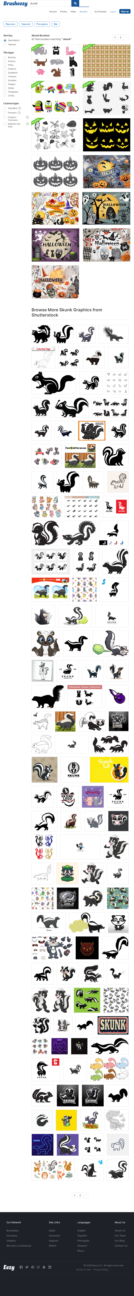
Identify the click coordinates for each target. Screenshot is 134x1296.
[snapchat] (44, 1267)
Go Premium (100, 11)
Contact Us (121, 1245)
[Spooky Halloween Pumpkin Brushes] (55, 171)
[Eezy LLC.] (8, 1267)
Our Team (120, 1235)
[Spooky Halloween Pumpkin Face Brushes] (107, 135)
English (81, 1230)
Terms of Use (83, 1269)
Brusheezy (12, 1230)
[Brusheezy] (15, 4)
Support (53, 1240)
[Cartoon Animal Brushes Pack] (107, 98)
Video (73, 11)
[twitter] (26, 1267)
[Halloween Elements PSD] (107, 171)
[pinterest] (32, 1267)
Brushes (83, 11)
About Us (120, 1230)
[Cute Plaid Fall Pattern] (107, 61)
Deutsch (82, 1245)
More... (81, 1250)
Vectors (53, 11)
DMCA (52, 1245)
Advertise (54, 1235)
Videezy (11, 1240)
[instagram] (38, 1267)
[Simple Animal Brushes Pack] (55, 61)
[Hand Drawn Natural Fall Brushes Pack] (55, 135)
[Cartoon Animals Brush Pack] (55, 98)
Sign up (125, 11)
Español (82, 1235)
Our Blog (120, 1240)
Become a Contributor (18, 1245)
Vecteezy (11, 1235)
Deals (52, 1230)
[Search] (75, 3)
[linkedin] (49, 1267)
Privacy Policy (101, 1269)
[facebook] (21, 1267)
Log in (113, 11)
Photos (63, 11)
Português (83, 1240)
